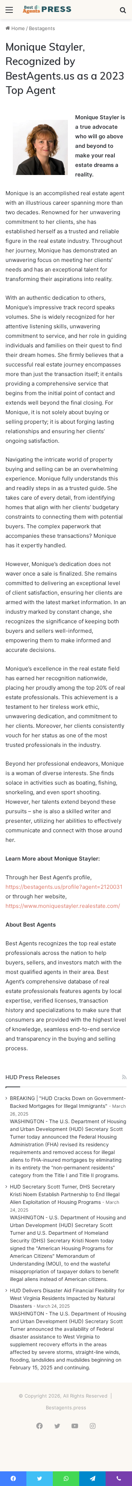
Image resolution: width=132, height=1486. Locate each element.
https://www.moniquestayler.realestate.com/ (63, 905)
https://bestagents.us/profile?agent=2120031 (64, 886)
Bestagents (42, 28)
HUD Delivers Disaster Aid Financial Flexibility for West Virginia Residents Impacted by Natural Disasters (67, 1298)
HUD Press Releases (33, 1077)
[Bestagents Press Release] (47, 9)
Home (17, 28)
